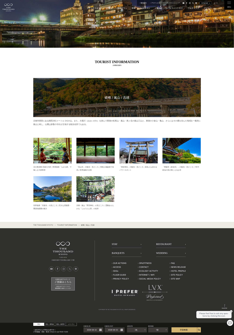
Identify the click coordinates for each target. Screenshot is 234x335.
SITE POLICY (177, 275)
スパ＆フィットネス (174, 8)
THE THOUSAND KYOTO (43, 225)
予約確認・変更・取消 (41, 332)
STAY (114, 244)
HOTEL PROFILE (178, 271)
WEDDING (162, 253)
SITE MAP (175, 279)
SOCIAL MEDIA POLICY (150, 279)
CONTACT (144, 267)
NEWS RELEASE (178, 267)
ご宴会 (158, 8)
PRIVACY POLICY (121, 279)
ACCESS (117, 267)
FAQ (173, 263)
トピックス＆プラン (95, 8)
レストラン (145, 8)
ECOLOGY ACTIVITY (148, 271)
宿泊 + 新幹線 (49, 324)
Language (204, 3)
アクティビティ (156, 3)
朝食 (134, 8)
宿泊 (38, 324)
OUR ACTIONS (119, 263)
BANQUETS (118, 253)
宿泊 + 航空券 (60, 324)
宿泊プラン (122, 8)
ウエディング (193, 8)
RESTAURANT (164, 244)
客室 (111, 8)
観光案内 (143, 3)
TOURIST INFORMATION (67, 225)
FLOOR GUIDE (119, 275)
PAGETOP (224, 308)
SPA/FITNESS (145, 263)
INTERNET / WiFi (147, 275)
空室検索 (184, 330)
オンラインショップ (173, 3)
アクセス (208, 8)
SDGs (115, 271)
